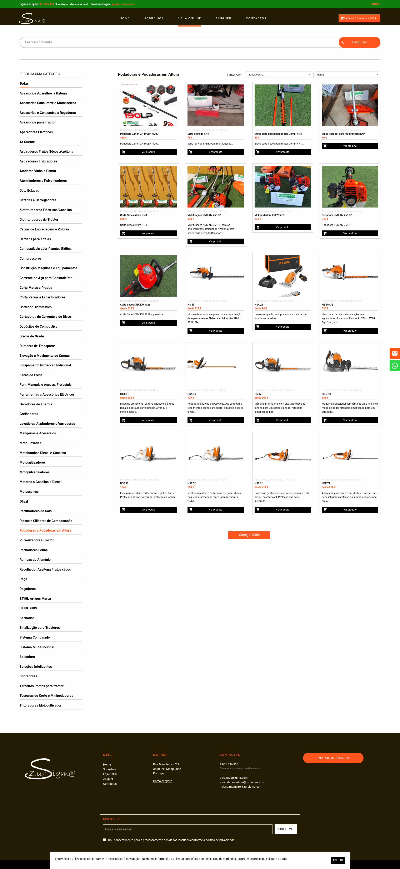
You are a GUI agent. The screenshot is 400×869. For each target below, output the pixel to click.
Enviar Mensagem (333, 758)
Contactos (256, 18)
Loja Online (189, 18)
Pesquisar (359, 42)
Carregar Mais (249, 535)
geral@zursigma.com (123, 4)
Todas (24, 84)
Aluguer (223, 18)
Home (125, 18)
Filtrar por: (234, 75)
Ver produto (148, 152)
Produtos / (360, 18)
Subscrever (286, 829)
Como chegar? (162, 781)
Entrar (375, 4)
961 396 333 (63, 4)
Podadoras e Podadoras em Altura (139, 130)
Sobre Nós (154, 18)
